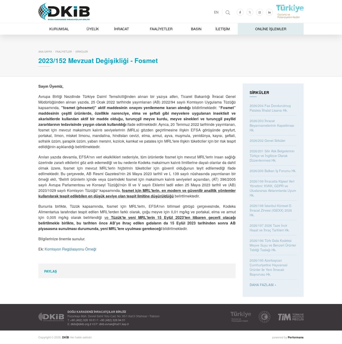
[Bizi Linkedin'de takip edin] (269, 12)
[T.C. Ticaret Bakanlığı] (264, 317)
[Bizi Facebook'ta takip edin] (240, 12)
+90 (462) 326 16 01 (83, 320)
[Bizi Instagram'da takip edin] (259, 12)
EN (216, 12)
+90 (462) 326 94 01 (112, 320)
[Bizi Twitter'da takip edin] (249, 12)
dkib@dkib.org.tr (81, 324)
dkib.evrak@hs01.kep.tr (114, 324)
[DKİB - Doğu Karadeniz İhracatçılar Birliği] (171, 1)
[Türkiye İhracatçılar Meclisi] (291, 317)
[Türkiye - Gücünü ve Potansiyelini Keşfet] (241, 317)
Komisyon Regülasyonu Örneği (70, 249)
